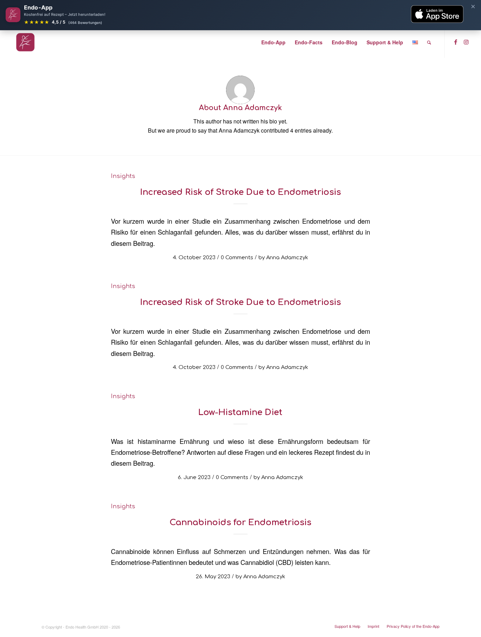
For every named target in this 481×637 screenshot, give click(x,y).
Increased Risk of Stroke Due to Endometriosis (240, 192)
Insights (123, 176)
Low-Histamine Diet (240, 412)
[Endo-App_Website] (25, 42)
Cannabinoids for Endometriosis (240, 522)
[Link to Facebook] (455, 42)
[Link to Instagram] (466, 42)
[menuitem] (273, 42)
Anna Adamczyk (287, 257)
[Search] (429, 42)
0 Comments (237, 257)
